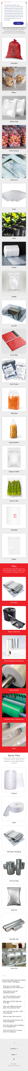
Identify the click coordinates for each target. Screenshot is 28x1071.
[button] (26, 2)
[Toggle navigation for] (14, 1043)
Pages (13, 1054)
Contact (13, 1048)
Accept (18, 23)
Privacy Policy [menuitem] (13, 1064)
